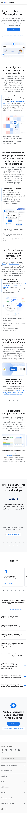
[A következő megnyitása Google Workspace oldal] (9, 2)
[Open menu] (2, 2)
